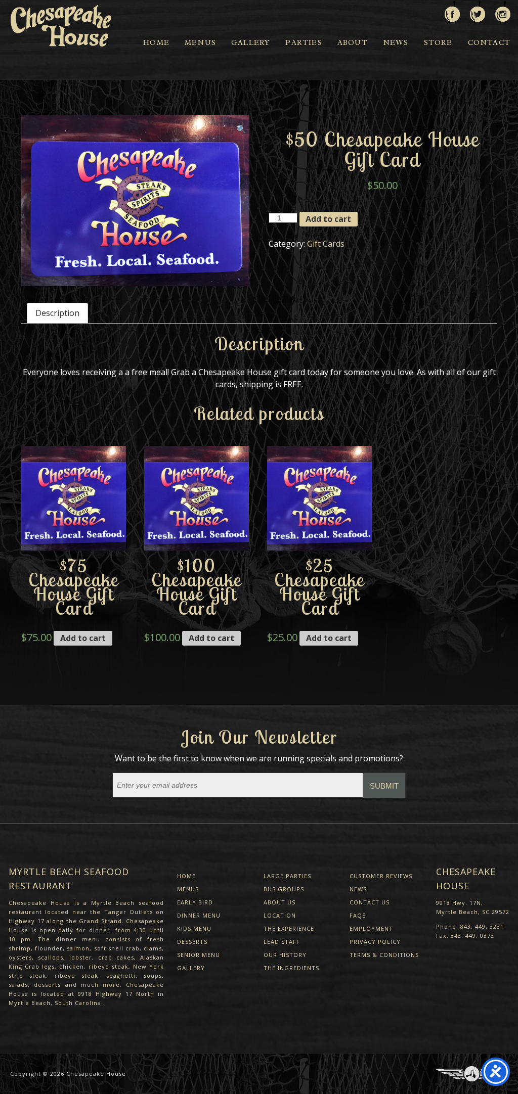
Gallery (250, 43)
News (396, 43)
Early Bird (195, 902)
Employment (371, 928)
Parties (303, 43)
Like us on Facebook (452, 11)
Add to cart (328, 218)
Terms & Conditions (384, 955)
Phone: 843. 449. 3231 (470, 926)
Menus (200, 43)
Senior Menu (198, 955)
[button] (241, 131)
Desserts (192, 941)
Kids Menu (194, 928)
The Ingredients (291, 968)
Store (438, 43)
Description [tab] (57, 312)
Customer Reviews (381, 876)
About (352, 43)
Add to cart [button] (83, 638)
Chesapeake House (96, 1073)
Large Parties (287, 876)
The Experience (289, 928)
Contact (489, 43)
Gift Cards (325, 243)
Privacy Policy (375, 941)
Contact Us (370, 902)
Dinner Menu (199, 915)
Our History (285, 955)
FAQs (358, 915)
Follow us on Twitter (477, 11)
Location (280, 915)
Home (156, 43)
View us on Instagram (502, 11)
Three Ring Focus (472, 1073)
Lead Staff (282, 941)
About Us (279, 902)
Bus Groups (284, 889)
